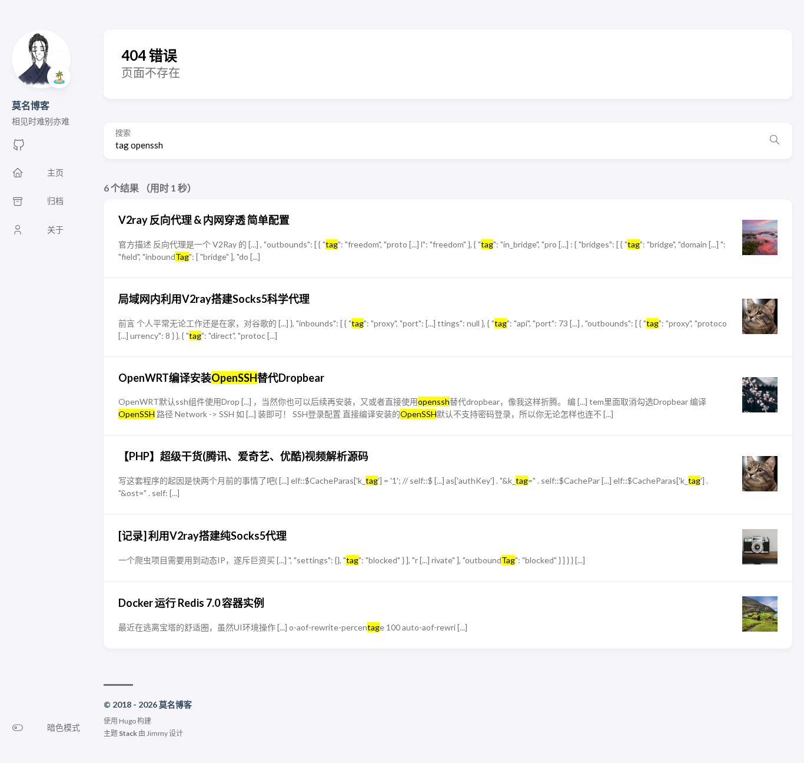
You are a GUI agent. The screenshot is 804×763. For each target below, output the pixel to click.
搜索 (123, 132)
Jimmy (157, 733)
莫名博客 (30, 105)
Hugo (127, 720)
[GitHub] (19, 148)
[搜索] (774, 141)
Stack (128, 733)
